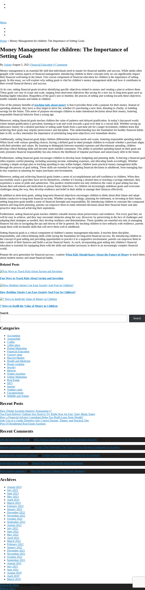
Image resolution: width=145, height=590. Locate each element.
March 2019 (14, 579)
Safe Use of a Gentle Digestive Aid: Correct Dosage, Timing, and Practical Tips (44, 420)
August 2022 (14, 525)
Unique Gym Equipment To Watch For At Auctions (71, 455)
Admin (8, 64)
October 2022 (14, 518)
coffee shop (13, 345)
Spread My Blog (15, 15)
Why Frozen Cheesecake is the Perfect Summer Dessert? (65, 439)
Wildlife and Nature (18, 395)
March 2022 (14, 541)
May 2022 (13, 534)
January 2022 (14, 547)
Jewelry (11, 367)
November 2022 (16, 515)
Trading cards (14, 389)
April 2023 (13, 499)
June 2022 (13, 531)
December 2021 (16, 550)
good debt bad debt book (14, 463)
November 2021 (16, 553)
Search (4, 313)
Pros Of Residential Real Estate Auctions (23, 423)
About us (12, 28)
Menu (3, 22)
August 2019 (14, 572)
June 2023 (13, 493)
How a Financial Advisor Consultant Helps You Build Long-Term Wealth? (41, 417)
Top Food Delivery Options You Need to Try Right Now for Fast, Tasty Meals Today (47, 414)
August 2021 (14, 563)
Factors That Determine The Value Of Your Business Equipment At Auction (77, 447)
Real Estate (13, 380)
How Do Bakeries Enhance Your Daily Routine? (58, 471)
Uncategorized (15, 392)
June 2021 (13, 569)
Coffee (11, 341)
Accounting (13, 335)
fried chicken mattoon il (13, 471)
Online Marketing (17, 376)
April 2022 (13, 537)
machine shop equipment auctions (19, 455)
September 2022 (16, 521)
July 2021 (12, 566)
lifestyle (11, 370)
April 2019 (13, 575)
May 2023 (13, 496)
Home (3, 40)
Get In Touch (14, 34)
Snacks (11, 386)
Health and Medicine (18, 361)
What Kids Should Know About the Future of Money (97, 254)
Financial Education (41, 64)
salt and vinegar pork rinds (15, 439)
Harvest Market (15, 357)
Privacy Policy (15, 4)
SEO (10, 383)
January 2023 (14, 509)
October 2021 (14, 556)
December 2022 (16, 512)
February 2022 (15, 544)
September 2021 (16, 560)
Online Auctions (16, 373)
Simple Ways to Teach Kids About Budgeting (57, 463)
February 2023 (15, 506)
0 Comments (60, 64)
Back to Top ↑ (8, 588)
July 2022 (12, 528)
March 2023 (14, 502)
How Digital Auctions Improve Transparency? (26, 410)
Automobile (13, 338)
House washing (15, 364)
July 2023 (12, 490)
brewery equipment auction (15, 447)
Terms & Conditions (18, 7)
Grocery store (14, 354)
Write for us (13, 31)
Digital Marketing (17, 348)
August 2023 (14, 487)
